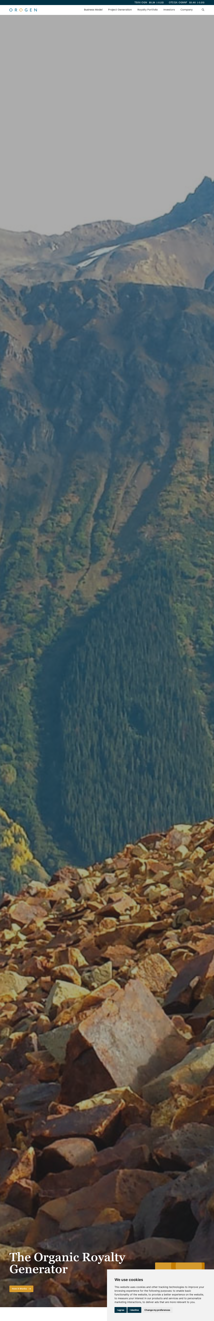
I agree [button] (120, 1310)
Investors (169, 10)
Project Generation (120, 10)
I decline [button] (134, 1310)
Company (186, 10)
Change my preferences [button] (157, 1310)
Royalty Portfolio (147, 10)
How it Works (19, 1289)
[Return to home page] (23, 9)
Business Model (93, 10)
